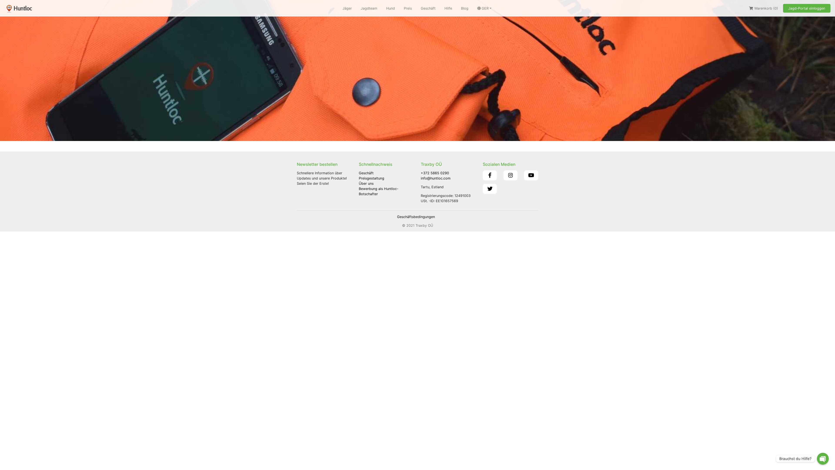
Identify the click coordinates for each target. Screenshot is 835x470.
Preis (408, 8)
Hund (390, 8)
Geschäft (428, 8)
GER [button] (485, 8)
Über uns (366, 183)
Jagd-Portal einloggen (806, 8)
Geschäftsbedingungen (416, 217)
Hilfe (448, 8)
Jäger (347, 8)
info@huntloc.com (436, 178)
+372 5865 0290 (435, 173)
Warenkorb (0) (765, 8)
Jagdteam (369, 8)
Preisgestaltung (371, 178)
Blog (464, 8)
